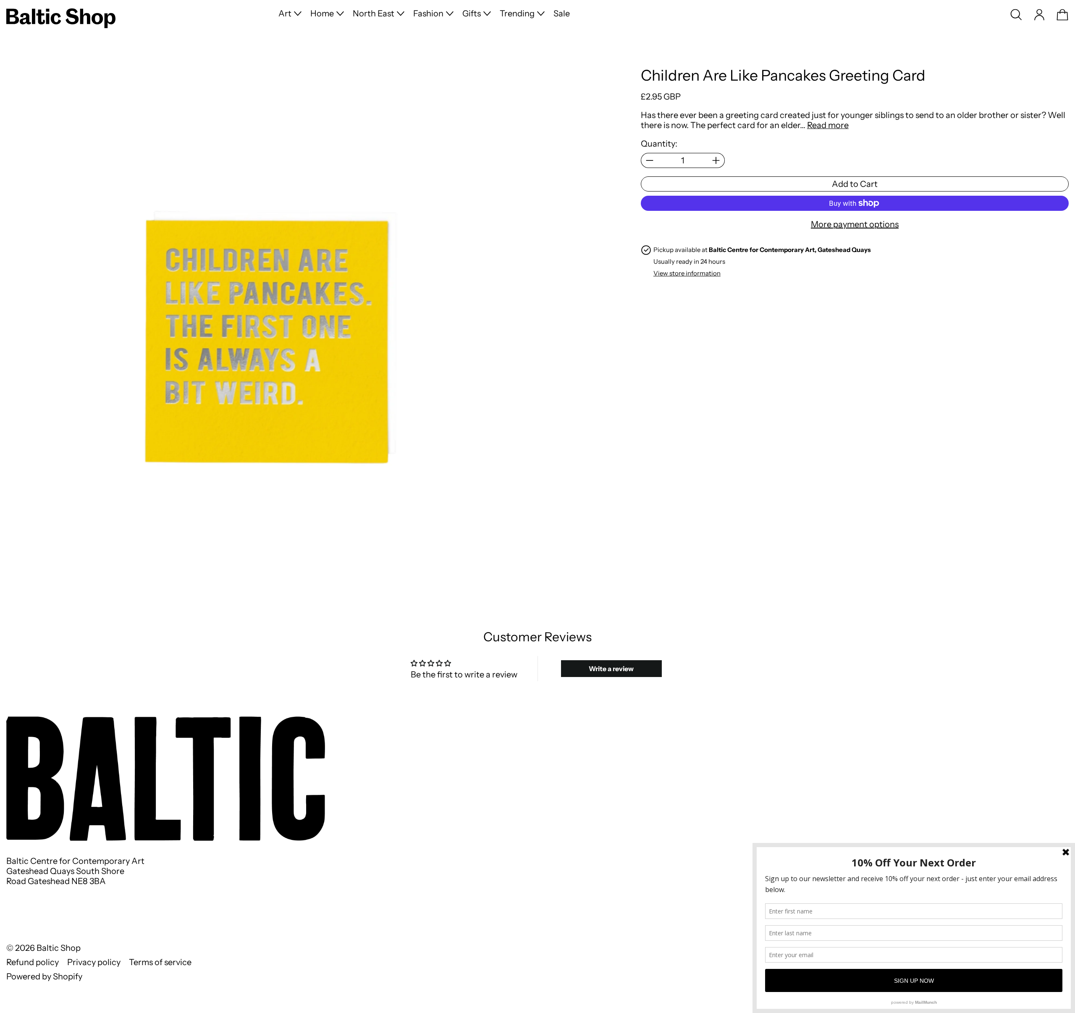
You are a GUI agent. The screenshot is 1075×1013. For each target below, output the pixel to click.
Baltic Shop (59, 948)
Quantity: (659, 144)
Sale (561, 13)
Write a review (611, 668)
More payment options (855, 224)
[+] (716, 160)
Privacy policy (94, 962)
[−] (649, 160)
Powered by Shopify (44, 976)
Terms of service (160, 962)
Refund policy (32, 962)
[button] (1016, 14)
